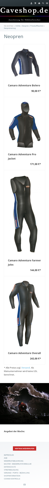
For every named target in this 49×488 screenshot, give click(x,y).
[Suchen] (43, 3)
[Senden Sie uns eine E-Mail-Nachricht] (24, 485)
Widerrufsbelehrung (13, 461)
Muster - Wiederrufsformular (17, 464)
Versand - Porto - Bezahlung (17, 473)
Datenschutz (10, 467)
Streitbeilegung (11, 470)
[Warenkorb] (35, 3)
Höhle (17, 26)
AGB (5, 458)
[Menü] (47, 3)
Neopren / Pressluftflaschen (33, 26)
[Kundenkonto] (31, 3)
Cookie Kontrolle (12, 479)
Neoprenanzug (10, 28)
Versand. (26, 367)
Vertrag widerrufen (24, 448)
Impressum (9, 455)
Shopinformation (12, 476)
